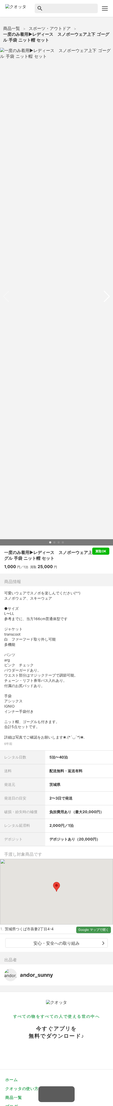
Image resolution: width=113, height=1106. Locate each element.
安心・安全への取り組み (56, 943)
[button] (56, 887)
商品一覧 (11, 28)
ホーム (11, 1079)
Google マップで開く (93, 930)
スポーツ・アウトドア (50, 28)
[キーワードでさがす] (64, 8)
